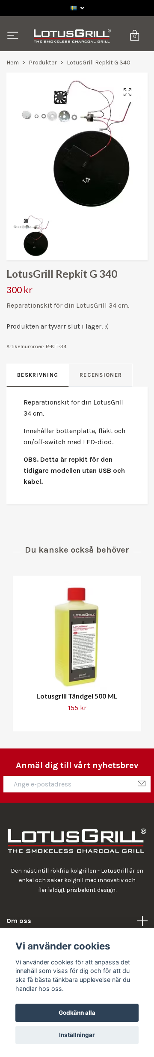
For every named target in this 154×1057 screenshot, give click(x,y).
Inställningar (77, 1034)
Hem (12, 98)
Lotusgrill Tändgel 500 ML (77, 732)
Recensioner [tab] (101, 410)
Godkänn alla (77, 1012)
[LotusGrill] (76, 54)
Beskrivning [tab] (37, 410)
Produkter (43, 98)
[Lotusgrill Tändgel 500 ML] (77, 672)
